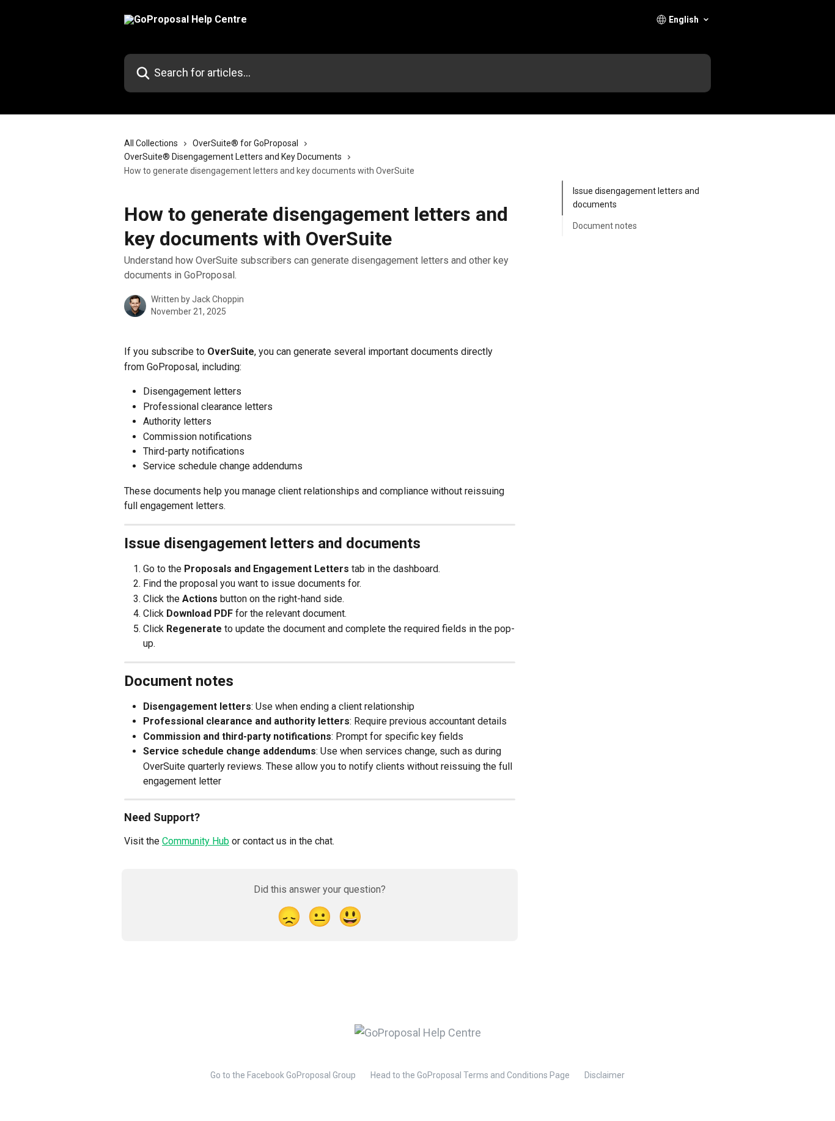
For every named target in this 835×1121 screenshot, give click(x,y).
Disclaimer (604, 1075)
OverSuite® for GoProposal (245, 143)
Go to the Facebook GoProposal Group (283, 1075)
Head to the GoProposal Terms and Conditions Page (470, 1075)
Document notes (605, 226)
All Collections (151, 143)
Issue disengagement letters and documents (636, 197)
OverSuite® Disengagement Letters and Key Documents (233, 157)
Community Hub (195, 841)
